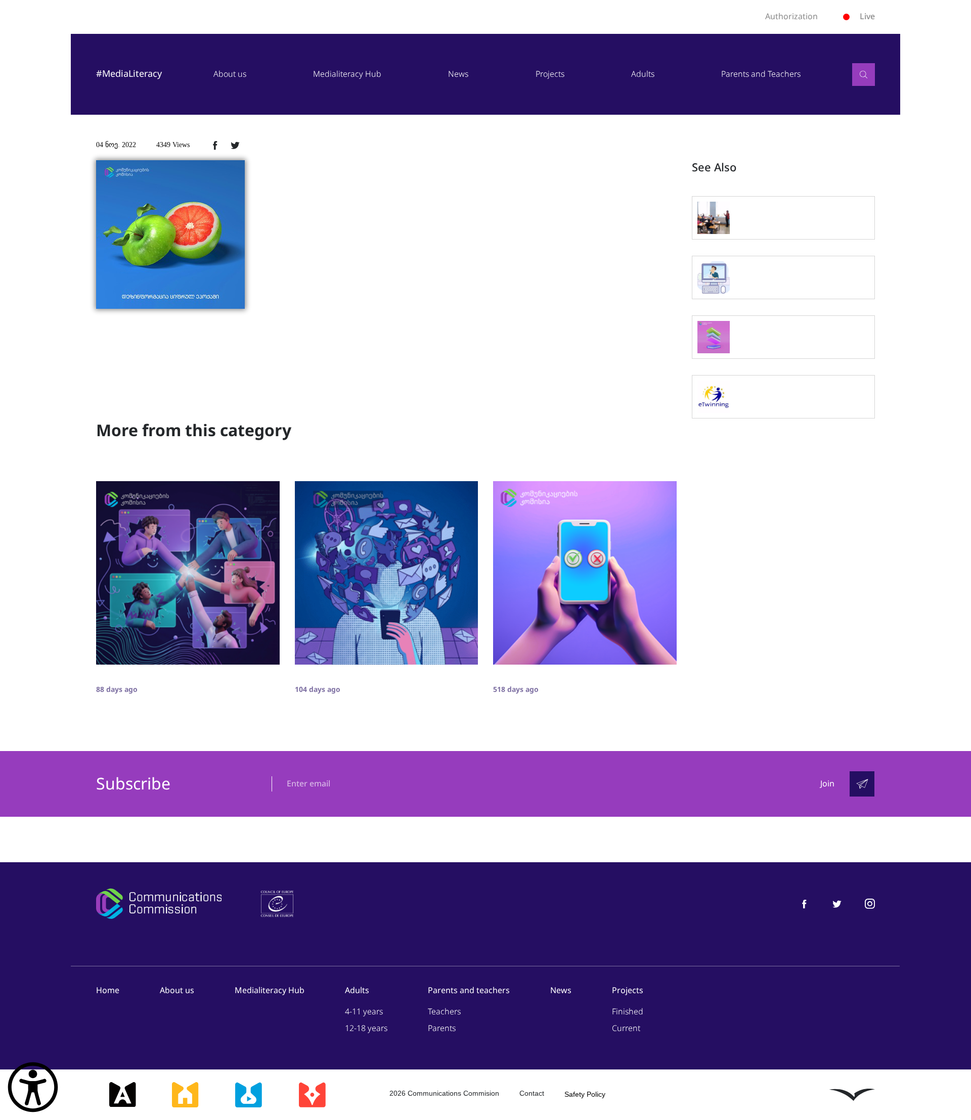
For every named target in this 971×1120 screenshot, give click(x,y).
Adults (642, 74)
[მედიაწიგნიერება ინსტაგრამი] (870, 903)
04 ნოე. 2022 (116, 145)
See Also (714, 168)
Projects (550, 74)
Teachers (444, 1011)
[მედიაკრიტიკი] (312, 1094)
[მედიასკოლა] (185, 1094)
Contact (531, 1093)
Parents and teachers (469, 990)
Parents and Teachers (761, 74)
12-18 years (366, 1028)
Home (107, 990)
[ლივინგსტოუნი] (852, 1095)
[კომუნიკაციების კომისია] (159, 904)
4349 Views (173, 145)
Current (626, 1028)
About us (229, 74)
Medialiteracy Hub (347, 74)
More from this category (193, 430)
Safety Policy (584, 1094)
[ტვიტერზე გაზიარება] (235, 145)
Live (867, 16)
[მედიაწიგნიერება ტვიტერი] (837, 903)
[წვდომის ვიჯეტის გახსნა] (33, 1087)
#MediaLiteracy (129, 73)
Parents (442, 1028)
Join (827, 783)
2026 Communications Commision (444, 1093)
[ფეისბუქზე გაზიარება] (215, 145)
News (458, 74)
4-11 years (364, 1011)
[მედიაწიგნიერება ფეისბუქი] (804, 903)
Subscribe (133, 784)
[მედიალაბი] (248, 1094)
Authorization (791, 16)
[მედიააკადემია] (122, 1094)
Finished (627, 1011)
